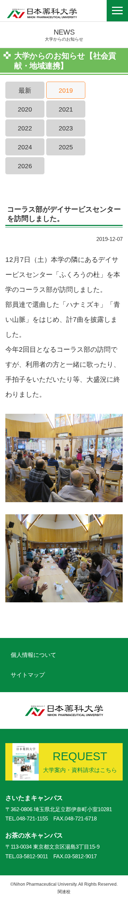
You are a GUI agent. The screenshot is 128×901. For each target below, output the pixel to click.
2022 (25, 128)
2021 (66, 109)
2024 (25, 147)
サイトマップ (28, 675)
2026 (25, 166)
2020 (25, 109)
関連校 (64, 891)
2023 (66, 128)
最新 (24, 90)
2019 (66, 90)
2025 (66, 147)
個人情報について (33, 655)
